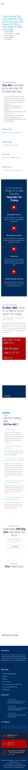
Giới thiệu (4, 679)
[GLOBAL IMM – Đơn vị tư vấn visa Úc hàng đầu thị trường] (14, 3)
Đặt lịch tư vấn (6, 689)
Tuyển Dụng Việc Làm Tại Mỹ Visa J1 (12, 684)
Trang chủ (5, 676)
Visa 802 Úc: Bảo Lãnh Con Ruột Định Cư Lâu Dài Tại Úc (16, 715)
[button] (14, 430)
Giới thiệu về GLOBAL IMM (9, 674)
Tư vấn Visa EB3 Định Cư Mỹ (9, 687)
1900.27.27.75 (10, 743)
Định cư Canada (6, 681)
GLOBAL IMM (18, 767)
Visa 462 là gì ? (10, 429)
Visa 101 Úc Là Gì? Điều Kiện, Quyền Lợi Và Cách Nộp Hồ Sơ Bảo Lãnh (17, 708)
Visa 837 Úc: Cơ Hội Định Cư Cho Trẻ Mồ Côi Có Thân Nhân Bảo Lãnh (16, 702)
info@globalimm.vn (12, 735)
